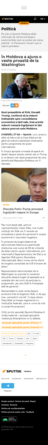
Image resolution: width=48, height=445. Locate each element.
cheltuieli (20, 338)
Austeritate (19, 343)
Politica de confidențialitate (13, 408)
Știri (29, 333)
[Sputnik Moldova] (8, 20)
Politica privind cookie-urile (13, 412)
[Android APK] (9, 419)
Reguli (33, 401)
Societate (16, 378)
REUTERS (6, 101)
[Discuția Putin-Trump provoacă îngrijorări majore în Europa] (24, 185)
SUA (4, 338)
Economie (28, 378)
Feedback (30, 412)
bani (27, 338)
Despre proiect (7, 401)
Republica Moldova (17, 333)
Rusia (6, 204)
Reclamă (13, 405)
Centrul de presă (22, 401)
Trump (11, 338)
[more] (43, 217)
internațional (7, 343)
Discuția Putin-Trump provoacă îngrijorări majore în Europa (23, 210)
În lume (36, 333)
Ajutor (35, 338)
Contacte (5, 405)
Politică (5, 333)
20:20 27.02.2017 (8, 70)
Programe (29, 343)
